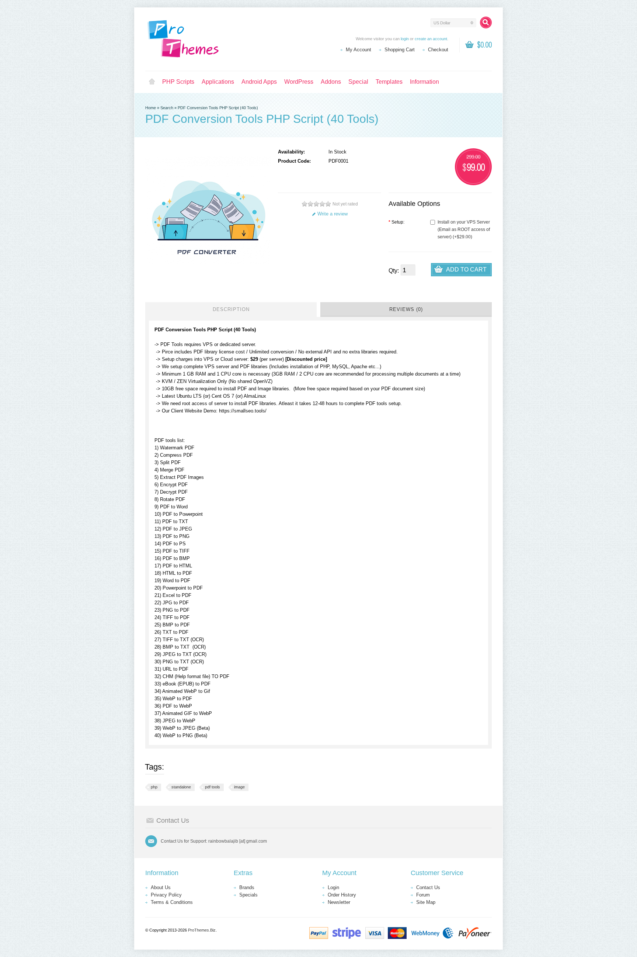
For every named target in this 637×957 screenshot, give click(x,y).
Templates (389, 82)
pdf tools (212, 787)
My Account (358, 49)
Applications (218, 82)
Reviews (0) (406, 309)
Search (166, 108)
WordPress (298, 82)
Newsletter (339, 902)
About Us (161, 887)
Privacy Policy (166, 895)
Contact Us (428, 887)
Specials (248, 895)
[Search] (486, 22)
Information (424, 82)
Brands (246, 887)
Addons (331, 82)
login (405, 39)
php (154, 787)
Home (152, 82)
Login (333, 887)
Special (358, 82)
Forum (423, 895)
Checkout (438, 49)
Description (231, 309)
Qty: (394, 270)
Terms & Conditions (172, 902)
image (239, 787)
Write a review (332, 214)
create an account (431, 39)
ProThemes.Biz (202, 930)
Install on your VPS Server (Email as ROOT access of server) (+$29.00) (464, 229)
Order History (342, 895)
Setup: (396, 222)
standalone (181, 787)
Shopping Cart (399, 49)
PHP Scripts (178, 82)
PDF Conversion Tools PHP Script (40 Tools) (218, 108)
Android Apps (259, 82)
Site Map (425, 902)
